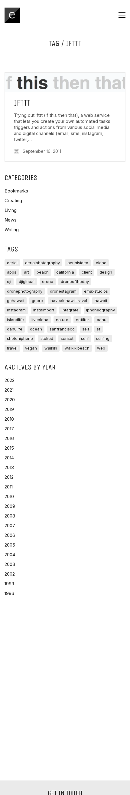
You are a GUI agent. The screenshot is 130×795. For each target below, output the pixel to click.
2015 (9, 448)
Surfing (102, 338)
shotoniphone (20, 338)
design (105, 272)
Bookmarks (16, 191)
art (26, 272)
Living (11, 210)
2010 (9, 496)
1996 (9, 593)
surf (85, 338)
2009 (10, 506)
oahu (101, 319)
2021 (9, 390)
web (101, 348)
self (85, 329)
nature (62, 319)
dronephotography (24, 291)
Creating (13, 200)
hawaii (101, 300)
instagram (16, 309)
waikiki (50, 348)
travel (12, 348)
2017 (9, 429)
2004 (10, 554)
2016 (9, 438)
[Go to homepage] (12, 15)
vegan (31, 348)
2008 (10, 516)
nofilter (82, 319)
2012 (9, 477)
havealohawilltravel (68, 300)
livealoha (39, 319)
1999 (9, 583)
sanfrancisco (62, 329)
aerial (12, 262)
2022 (10, 380)
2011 (9, 487)
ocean (36, 329)
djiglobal (26, 281)
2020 (10, 399)
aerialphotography (42, 262)
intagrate (70, 309)
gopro (37, 300)
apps (11, 272)
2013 (9, 467)
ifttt (22, 103)
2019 (9, 409)
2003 (10, 564)
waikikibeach (77, 348)
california (65, 272)
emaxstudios (96, 291)
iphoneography (100, 309)
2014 (9, 458)
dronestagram (63, 291)
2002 (10, 574)
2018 (9, 419)
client (87, 272)
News (11, 220)
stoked (47, 338)
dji (9, 281)
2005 (10, 545)
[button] (122, 15)
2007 (10, 525)
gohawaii (15, 300)
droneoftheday (75, 281)
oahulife (14, 329)
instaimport (43, 309)
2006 (10, 535)
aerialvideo (77, 262)
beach (43, 272)
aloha (101, 262)
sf (98, 329)
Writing (12, 229)
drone (47, 281)
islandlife (15, 319)
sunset (67, 338)
